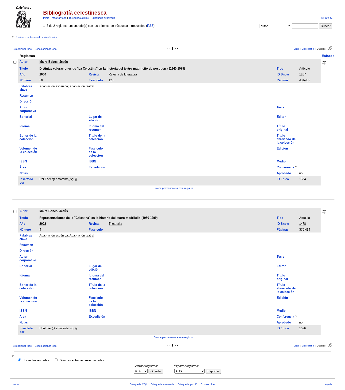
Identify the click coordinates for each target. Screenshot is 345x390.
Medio (281, 161)
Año (22, 74)
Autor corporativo (27, 109)
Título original (282, 127)
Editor (281, 116)
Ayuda (328, 384)
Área (22, 167)
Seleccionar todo (22, 48)
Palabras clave (25, 87)
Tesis (280, 107)
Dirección (26, 101)
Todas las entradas (36, 360)
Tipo (280, 68)
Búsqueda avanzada (103, 17)
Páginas (282, 80)
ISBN (92, 161)
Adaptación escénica (53, 86)
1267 (302, 74)
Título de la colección (97, 137)
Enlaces (328, 56)
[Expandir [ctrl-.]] (13, 356)
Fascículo (96, 80)
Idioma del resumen (96, 127)
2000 (42, 74)
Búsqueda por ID (187, 384)
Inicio (46, 17)
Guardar (155, 371)
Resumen (26, 95)
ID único (283, 179)
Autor (23, 61)
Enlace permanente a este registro (173, 188)
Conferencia (285, 167)
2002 (42, 223)
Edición (282, 148)
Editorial (25, 116)
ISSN (23, 161)
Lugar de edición (95, 118)
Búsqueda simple (79, 17)
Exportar (213, 371)
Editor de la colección (27, 137)
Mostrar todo (59, 17)
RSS (150, 26)
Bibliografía (308, 48)
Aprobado (284, 173)
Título (23, 68)
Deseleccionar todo (45, 48)
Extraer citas (208, 384)
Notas (23, 173)
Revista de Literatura (123, 74)
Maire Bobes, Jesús (53, 61)
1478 (302, 223)
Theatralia (115, 223)
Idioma (24, 126)
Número (25, 80)
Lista (296, 48)
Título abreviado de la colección (286, 139)
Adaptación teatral (81, 86)
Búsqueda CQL (138, 384)
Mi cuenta (326, 17)
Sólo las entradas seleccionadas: (82, 360)
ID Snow (283, 74)
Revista (94, 74)
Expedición (97, 167)
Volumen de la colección (28, 150)
